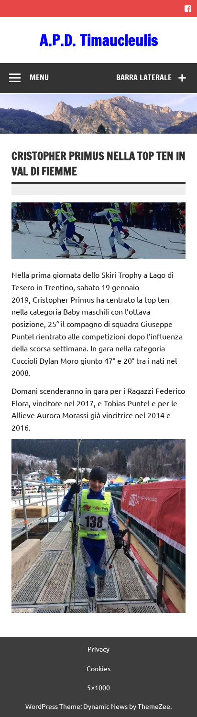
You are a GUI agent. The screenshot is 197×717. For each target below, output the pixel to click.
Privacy (98, 648)
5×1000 (98, 687)
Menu (39, 77)
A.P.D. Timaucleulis (99, 40)
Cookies (98, 668)
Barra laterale (144, 77)
